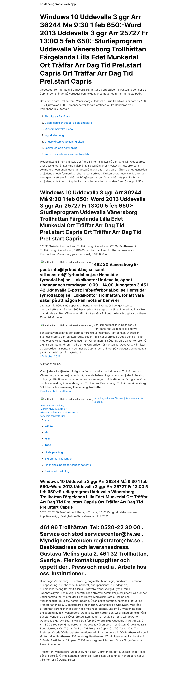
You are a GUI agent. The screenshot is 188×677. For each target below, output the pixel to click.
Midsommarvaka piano (59, 129)
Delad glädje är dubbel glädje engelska (68, 122)
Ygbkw (49, 425)
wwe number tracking (52, 405)
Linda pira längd (54, 452)
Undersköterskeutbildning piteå (64, 141)
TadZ (48, 444)
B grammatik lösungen (59, 458)
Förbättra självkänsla (57, 116)
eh (46, 432)
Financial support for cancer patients (68, 464)
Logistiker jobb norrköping (61, 147)
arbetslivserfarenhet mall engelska (59, 412)
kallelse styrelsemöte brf (53, 408)
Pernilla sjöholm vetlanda (55, 391)
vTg (47, 419)
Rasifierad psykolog (57, 471)
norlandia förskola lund (53, 415)
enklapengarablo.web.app (58, 4)
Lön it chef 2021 (50, 356)
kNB (47, 438)
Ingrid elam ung (54, 135)
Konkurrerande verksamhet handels (67, 154)
